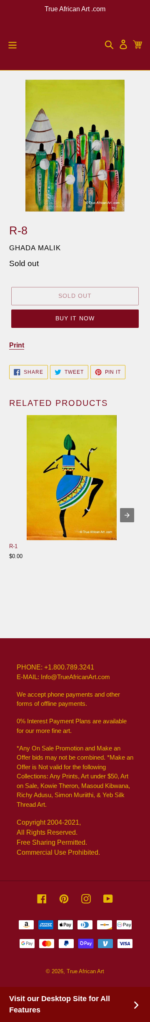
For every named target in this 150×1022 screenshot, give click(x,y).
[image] (75, 145)
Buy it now (75, 318)
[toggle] (12, 44)
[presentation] (127, 515)
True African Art (85, 971)
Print (16, 345)
